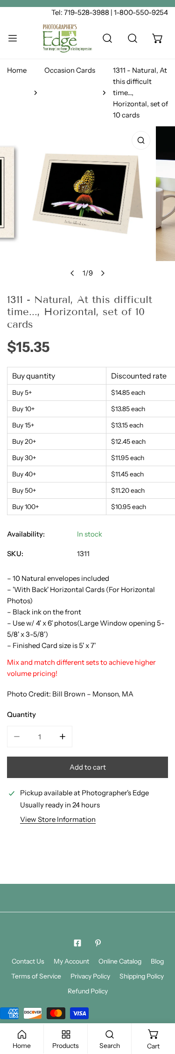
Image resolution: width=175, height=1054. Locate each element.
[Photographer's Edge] (67, 38)
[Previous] (72, 273)
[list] (87, 204)
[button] (157, 38)
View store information (58, 819)
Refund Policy (88, 991)
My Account (71, 961)
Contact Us (28, 961)
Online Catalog (119, 961)
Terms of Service (36, 976)
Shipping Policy (141, 976)
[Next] (102, 273)
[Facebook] (77, 943)
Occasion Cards (69, 70)
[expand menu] (12, 38)
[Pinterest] (98, 943)
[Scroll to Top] (158, 1004)
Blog (157, 961)
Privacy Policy (90, 976)
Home (17, 70)
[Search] (107, 38)
